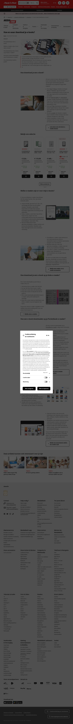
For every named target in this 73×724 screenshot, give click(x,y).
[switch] (45, 377)
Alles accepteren (44, 388)
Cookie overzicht (33, 370)
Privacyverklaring (26, 370)
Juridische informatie (42, 370)
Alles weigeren (29, 388)
